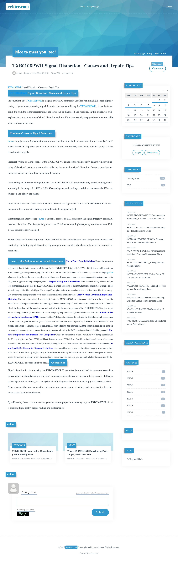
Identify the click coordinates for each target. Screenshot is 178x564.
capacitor (109, 272)
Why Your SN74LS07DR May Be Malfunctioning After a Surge (146, 321)
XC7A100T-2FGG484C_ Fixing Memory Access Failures (145, 262)
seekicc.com (18, 6)
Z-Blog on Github (135, 459)
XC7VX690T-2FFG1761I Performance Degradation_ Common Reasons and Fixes (146, 251)
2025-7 (145, 378)
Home (82, 6)
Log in (138, 152)
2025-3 (145, 405)
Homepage (139, 53)
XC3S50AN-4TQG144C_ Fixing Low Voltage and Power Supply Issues (146, 286)
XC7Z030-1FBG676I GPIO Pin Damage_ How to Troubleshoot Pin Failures (145, 239)
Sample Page (93, 6)
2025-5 (145, 392)
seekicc (19, 73)
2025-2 (145, 412)
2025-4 (145, 399)
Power (11, 141)
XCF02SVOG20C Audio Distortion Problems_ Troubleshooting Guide (146, 227)
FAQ (149, 53)
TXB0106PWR (15, 87)
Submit (100, 512)
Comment (157, 67)
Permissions (152, 152)
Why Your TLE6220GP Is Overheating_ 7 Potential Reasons (145, 309)
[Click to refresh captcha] (23, 514)
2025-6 (145, 385)
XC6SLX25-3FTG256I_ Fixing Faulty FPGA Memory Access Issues (145, 274)
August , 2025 (133, 85)
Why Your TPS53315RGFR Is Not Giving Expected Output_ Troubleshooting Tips (145, 297)
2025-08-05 (160, 53)
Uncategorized (145, 178)
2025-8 (145, 371)
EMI (41, 218)
